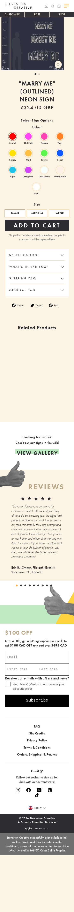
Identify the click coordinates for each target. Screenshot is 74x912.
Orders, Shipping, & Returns (37, 754)
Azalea (44, 136)
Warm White (60, 170)
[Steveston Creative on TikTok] (37, 794)
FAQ (37, 726)
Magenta (28, 170)
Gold (28, 153)
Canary (12, 153)
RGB (36, 187)
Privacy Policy (37, 740)
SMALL (14, 213)
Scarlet (12, 136)
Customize (12, 14)
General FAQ (22, 290)
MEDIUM (37, 213)
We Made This (42, 828)
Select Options (51, 403)
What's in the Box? (29, 267)
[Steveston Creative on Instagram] (18, 790)
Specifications (24, 255)
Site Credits (37, 733)
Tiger (60, 136)
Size (37, 204)
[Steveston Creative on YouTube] (39, 790)
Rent (37, 14)
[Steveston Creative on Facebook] (28, 790)
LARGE (59, 213)
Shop (61, 14)
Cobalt (60, 153)
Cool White (44, 170)
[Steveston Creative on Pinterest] (50, 790)
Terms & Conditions (37, 747)
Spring (44, 153)
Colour (37, 127)
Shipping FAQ (22, 278)
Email (35, 771)
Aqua (12, 170)
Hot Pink (28, 136)
